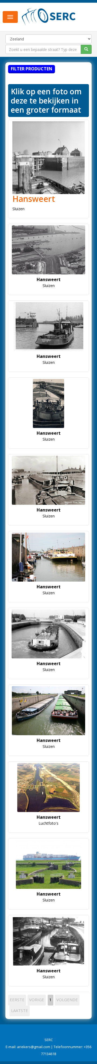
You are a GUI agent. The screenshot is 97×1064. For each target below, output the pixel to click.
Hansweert (33, 198)
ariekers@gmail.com (33, 1046)
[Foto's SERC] (49, 16)
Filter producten (31, 69)
